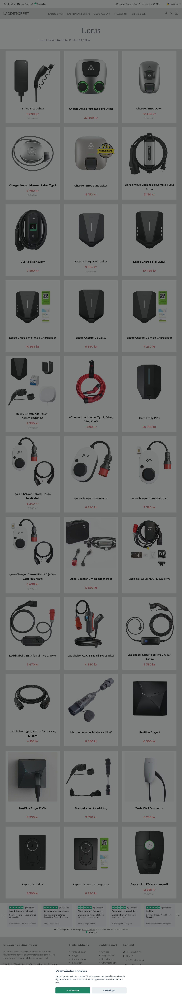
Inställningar (109, 990)
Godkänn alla (73, 990)
